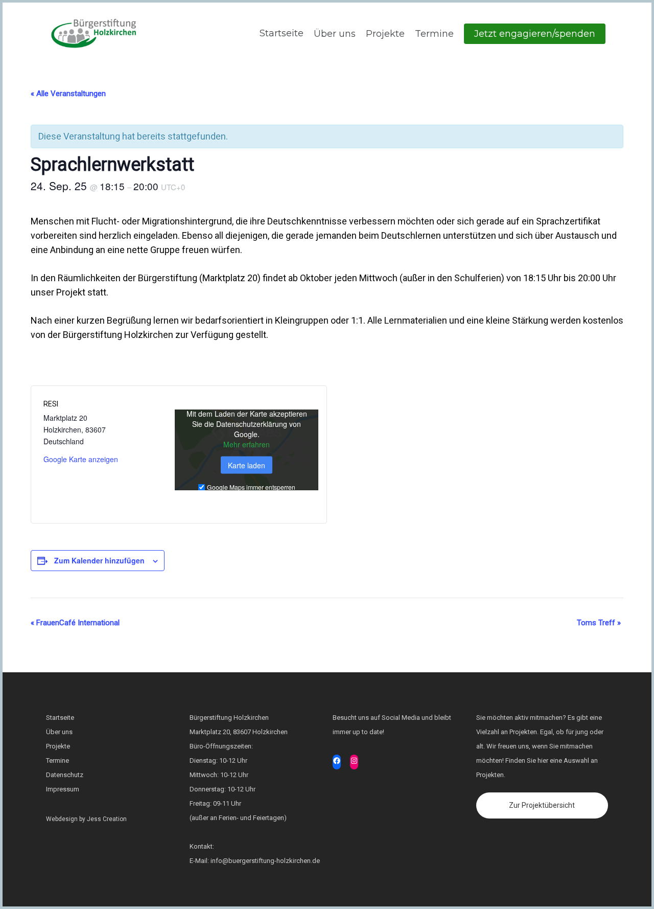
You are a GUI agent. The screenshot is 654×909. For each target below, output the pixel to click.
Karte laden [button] (246, 465)
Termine (434, 33)
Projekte (385, 33)
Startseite (280, 33)
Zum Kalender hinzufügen (99, 560)
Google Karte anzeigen (80, 459)
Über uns (335, 33)
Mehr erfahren (246, 444)
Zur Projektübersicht (542, 805)
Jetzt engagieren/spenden (534, 33)
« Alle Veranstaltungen (68, 93)
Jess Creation (107, 819)
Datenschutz (64, 775)
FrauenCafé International (75, 622)
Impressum (62, 789)
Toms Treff (599, 622)
